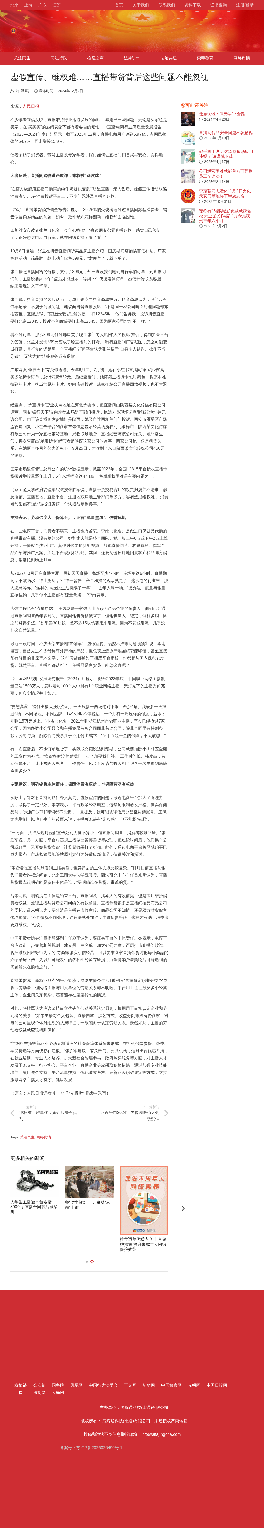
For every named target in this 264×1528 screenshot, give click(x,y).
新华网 (149, 1385)
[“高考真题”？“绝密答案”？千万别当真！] (144, 1182)
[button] (86, 1261)
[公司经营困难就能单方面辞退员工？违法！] (188, 176)
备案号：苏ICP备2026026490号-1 (90, 1448)
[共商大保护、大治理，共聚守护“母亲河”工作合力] (34, 1182)
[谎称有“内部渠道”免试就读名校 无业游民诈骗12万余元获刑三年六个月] (188, 215)
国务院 (58, 1385)
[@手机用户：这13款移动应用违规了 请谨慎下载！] (188, 156)
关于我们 (141, 5)
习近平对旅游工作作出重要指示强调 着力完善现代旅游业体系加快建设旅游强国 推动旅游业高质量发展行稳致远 (88, 1207)
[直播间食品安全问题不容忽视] (188, 137)
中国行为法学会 (103, 1385)
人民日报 (31, 106)
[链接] (13, 31)
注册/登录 (245, 5)
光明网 (194, 1385)
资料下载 (192, 5)
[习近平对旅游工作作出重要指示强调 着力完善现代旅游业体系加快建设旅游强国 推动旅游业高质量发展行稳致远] (89, 1179)
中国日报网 (217, 1385)
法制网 (39, 1392)
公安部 (39, 1385)
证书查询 (218, 5)
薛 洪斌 (22, 91)
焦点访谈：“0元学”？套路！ (224, 114)
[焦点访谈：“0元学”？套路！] (188, 119)
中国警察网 (171, 1385)
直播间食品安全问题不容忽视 (226, 132)
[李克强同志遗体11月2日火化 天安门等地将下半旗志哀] (188, 196)
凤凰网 (76, 1385)
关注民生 (27, 1137)
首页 (119, 5)
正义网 (130, 1385)
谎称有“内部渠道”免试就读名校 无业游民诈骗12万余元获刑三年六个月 (225, 216)
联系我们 (167, 5)
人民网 (58, 1392)
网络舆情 (44, 1137)
